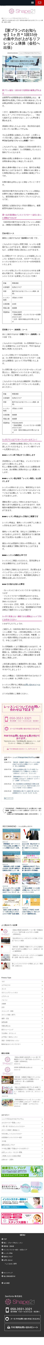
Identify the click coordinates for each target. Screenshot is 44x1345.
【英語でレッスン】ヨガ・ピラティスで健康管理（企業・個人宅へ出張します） (27, 956)
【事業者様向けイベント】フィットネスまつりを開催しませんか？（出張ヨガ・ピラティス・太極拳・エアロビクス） (26, 778)
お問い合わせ (39, 3)
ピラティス (5, 996)
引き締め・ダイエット (9, 1033)
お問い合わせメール (32, 685)
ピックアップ (9, 798)
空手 (3, 1007)
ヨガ (3, 981)
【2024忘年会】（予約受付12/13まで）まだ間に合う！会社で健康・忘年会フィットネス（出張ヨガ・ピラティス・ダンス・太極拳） (23, 810)
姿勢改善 (4, 1022)
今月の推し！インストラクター (12, 1134)
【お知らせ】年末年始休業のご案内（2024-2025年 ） (22, 814)
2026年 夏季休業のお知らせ (23, 1068)
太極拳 (4, 1004)
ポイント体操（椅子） (9, 1015)
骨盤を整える (6, 1026)
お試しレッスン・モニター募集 (12, 1152)
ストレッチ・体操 (7, 1011)
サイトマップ (8, 1273)
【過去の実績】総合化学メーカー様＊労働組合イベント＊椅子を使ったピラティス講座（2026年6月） (27, 932)
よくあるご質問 (11, 1264)
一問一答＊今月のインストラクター (13, 1126)
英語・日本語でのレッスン (10, 1040)
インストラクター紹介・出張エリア (15, 1250)
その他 (4, 1141)
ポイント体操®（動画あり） (11, 1130)
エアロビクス (6, 985)
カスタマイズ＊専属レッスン (11, 1123)
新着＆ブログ (8, 1256)
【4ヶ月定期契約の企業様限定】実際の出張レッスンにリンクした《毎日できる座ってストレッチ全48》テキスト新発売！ (26, 786)
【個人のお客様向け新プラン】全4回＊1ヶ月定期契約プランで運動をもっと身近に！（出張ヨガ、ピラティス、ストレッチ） (25, 771)
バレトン (4, 1000)
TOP (5, 1239)
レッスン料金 (8, 1253)
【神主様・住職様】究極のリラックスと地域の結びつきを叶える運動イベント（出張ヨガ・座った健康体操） (26, 764)
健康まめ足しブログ (8, 1145)
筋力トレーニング (7, 1029)
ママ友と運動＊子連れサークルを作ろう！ (15, 1148)
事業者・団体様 (9, 1246)
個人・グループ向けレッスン (13, 1243)
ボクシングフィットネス (10, 992)
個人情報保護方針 (9, 1276)
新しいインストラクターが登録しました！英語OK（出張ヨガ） (27, 965)
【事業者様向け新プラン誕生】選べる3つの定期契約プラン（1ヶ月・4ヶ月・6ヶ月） (26, 792)
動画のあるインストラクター (11, 1044)
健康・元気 (5, 1018)
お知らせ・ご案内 (7, 1159)
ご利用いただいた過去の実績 (11, 1156)
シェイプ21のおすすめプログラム (30, 53)
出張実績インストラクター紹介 (12, 1137)
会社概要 (7, 1283)
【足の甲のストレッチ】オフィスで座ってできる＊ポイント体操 (27, 939)
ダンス (4, 989)
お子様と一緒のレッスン (10, 1037)
